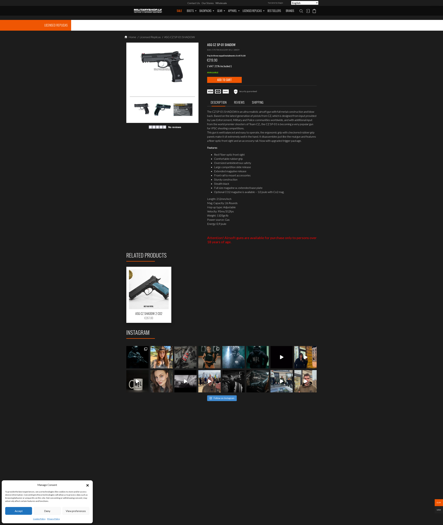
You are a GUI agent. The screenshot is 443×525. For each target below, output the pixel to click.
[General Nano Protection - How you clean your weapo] (185, 357)
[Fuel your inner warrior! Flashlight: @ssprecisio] (233, 357)
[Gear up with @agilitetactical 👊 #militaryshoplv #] (233, 381)
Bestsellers (274, 11)
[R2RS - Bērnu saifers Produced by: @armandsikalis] (185, 381)
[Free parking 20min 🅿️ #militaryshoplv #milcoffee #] (305, 381)
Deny (47, 511)
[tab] (218, 103)
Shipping (257, 102)
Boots (190, 11)
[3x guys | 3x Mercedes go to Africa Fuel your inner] (281, 381)
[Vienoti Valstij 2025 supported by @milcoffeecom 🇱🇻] (209, 381)
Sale (179, 11)
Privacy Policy (53, 519)
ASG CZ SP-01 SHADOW (179, 37)
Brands (290, 11)
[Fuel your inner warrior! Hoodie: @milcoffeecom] (137, 357)
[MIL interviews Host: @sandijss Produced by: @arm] (281, 357)
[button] (87, 485)
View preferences (76, 511)
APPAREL (232, 11)
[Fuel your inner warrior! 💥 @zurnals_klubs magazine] (209, 357)
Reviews (239, 102)
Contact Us (193, 3)
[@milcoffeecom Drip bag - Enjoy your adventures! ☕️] (137, 381)
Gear (219, 11)
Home (132, 37)
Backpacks (205, 11)
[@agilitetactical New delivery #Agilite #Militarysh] (257, 381)
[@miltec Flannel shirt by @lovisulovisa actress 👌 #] (161, 381)
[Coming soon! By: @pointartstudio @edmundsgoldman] (257, 357)
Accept (19, 511)
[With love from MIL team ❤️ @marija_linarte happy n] (161, 357)
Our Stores (208, 3)
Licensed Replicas (252, 11)
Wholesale (221, 3)
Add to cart (224, 80)
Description (219, 102)
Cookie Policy (39, 519)
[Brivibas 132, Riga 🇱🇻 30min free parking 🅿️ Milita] (305, 357)
